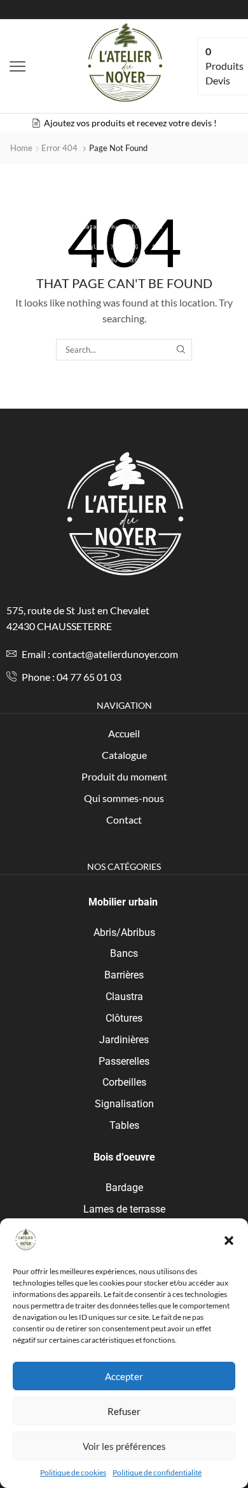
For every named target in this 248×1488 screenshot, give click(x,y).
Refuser (124, 1411)
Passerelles (124, 1061)
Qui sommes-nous (124, 798)
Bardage (124, 1188)
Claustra (124, 997)
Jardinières (124, 1040)
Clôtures (124, 1018)
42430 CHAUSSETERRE (59, 626)
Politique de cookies (73, 1472)
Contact (124, 819)
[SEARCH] (180, 349)
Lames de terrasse (124, 1209)
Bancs (124, 953)
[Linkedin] (134, 9)
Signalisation (124, 1104)
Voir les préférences (124, 1446)
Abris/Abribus (124, 932)
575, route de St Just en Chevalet (77, 610)
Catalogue (124, 755)
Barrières (124, 975)
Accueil (124, 733)
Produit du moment (124, 776)
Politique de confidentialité (157, 1472)
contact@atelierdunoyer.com (115, 654)
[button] (229, 1240)
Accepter (124, 1376)
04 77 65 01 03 (89, 677)
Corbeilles (124, 1082)
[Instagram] (113, 9)
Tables (124, 1125)
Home (21, 148)
